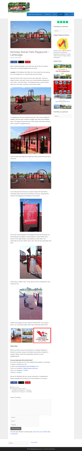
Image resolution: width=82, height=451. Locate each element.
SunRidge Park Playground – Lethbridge (21, 390)
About (66, 14)
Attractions (47, 14)
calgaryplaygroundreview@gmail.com (28, 366)
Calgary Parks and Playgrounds (34, 14)
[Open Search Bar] (72, 14)
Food (54, 14)
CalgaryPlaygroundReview (30, 368)
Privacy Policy (34, 442)
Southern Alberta (22, 388)
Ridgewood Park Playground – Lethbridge (22, 391)
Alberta (13, 387)
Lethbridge (14, 388)
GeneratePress (52, 449)
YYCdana (25, 370)
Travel (60, 14)
